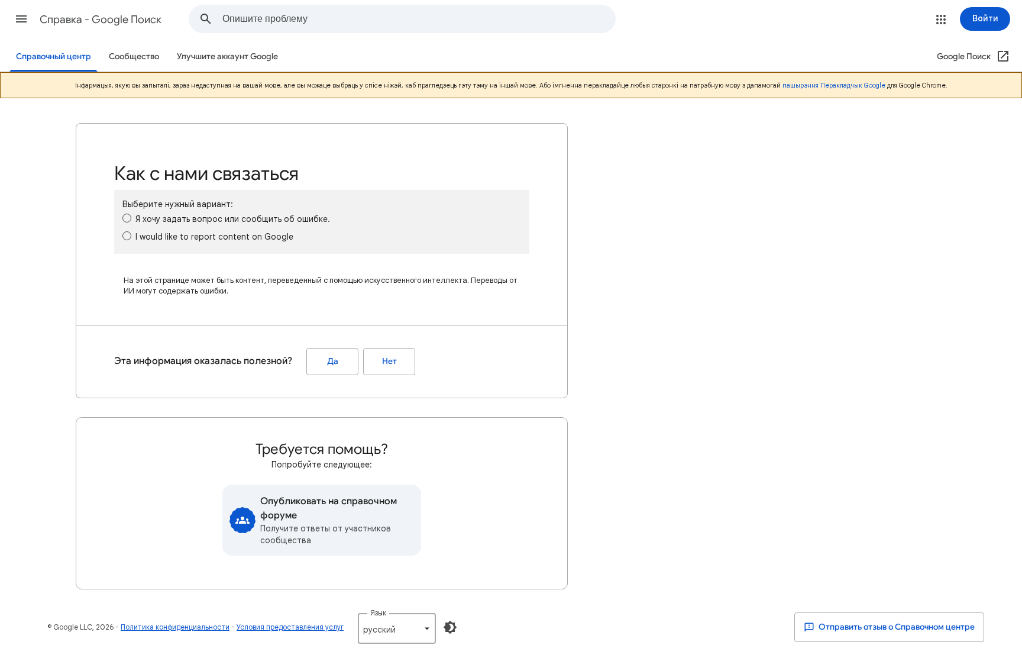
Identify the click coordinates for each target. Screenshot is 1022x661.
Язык (378, 612)
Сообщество (134, 56)
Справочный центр (53, 56)
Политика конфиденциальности (175, 627)
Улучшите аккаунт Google (227, 56)
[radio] (126, 218)
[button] (21, 19)
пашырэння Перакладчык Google (833, 85)
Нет (389, 361)
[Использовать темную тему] (450, 627)
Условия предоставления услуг (290, 627)
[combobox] (418, 19)
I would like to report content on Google (214, 236)
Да (332, 361)
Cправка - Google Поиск (100, 19)
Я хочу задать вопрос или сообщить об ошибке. (232, 219)
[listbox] (397, 628)
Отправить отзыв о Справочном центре (896, 627)
